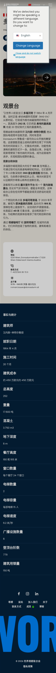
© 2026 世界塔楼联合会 (28, 661)
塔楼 (10, 602)
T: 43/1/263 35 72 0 (19, 272)
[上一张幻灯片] (9, 77)
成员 (29, 607)
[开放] (50, 5)
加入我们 (33, 602)
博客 (41, 607)
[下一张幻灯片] (46, 77)
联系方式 (16, 607)
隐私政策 (28, 666)
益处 (20, 602)
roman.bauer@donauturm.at (25, 287)
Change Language (28, 45)
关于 (45, 602)
